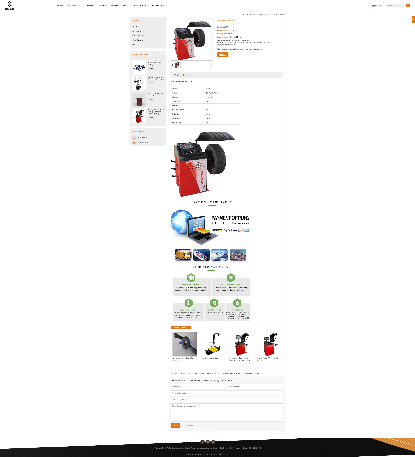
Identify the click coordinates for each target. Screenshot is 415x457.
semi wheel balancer (213, 373)
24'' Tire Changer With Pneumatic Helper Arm (156, 78)
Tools (134, 44)
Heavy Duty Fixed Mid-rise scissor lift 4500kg (154, 63)
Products (253, 14)
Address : (158, 448)
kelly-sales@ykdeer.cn (143, 142)
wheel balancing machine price (252, 373)
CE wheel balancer (184, 373)
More (151, 68)
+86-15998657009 (142, 137)
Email (222, 54)
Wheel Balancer (263, 14)
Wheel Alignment (138, 35)
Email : (222, 448)
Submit (175, 425)
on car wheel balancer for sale (231, 373)
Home (245, 14)
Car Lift (134, 27)
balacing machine (198, 373)
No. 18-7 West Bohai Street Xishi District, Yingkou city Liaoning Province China (189, 448)
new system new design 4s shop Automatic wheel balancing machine (156, 112)
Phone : (245, 448)
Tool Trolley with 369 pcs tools (155, 94)
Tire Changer (136, 31)
